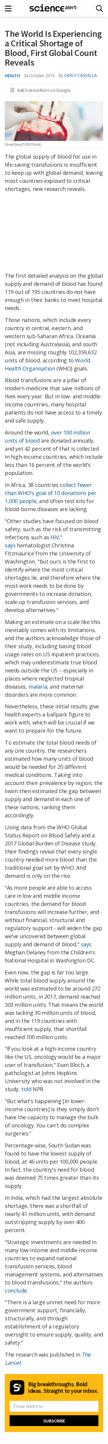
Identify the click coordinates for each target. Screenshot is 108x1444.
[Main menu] (10, 8)
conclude (16, 1290)
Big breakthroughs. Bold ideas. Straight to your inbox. (63, 1387)
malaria (37, 686)
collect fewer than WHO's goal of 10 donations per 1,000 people (50, 493)
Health (12, 75)
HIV (54, 537)
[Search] (99, 8)
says (10, 545)
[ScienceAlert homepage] (54, 8)
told (26, 1089)
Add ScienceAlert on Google (43, 90)
